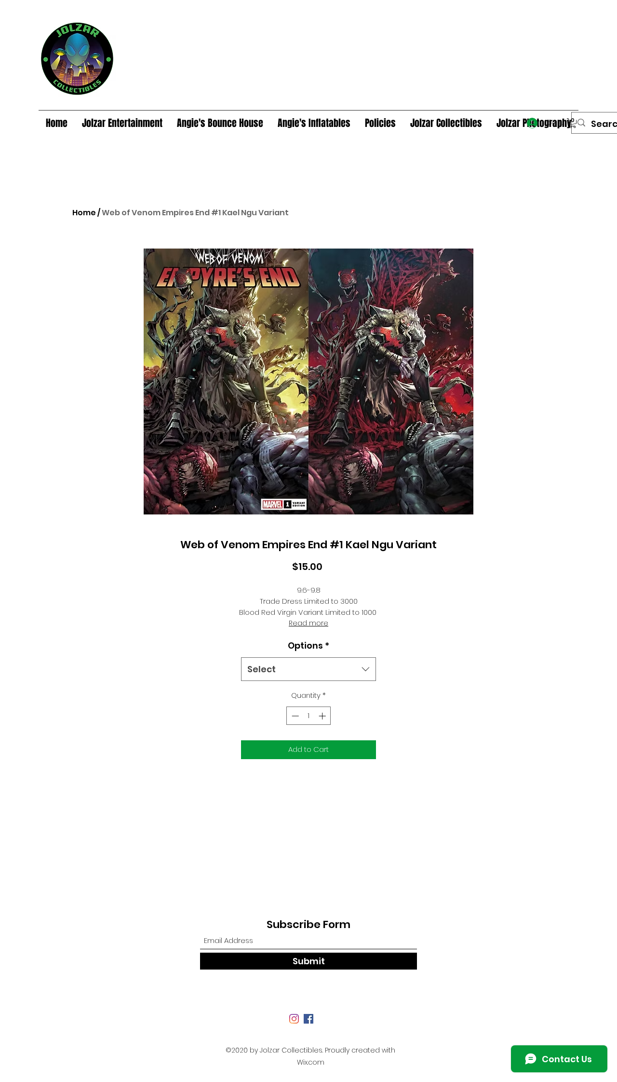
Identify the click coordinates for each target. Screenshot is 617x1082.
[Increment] (323, 716)
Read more (308, 623)
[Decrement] (294, 716)
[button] (572, 123)
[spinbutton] (309, 716)
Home (84, 212)
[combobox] (308, 669)
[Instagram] (294, 1019)
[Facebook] (308, 1019)
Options (308, 645)
